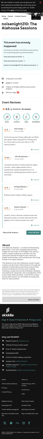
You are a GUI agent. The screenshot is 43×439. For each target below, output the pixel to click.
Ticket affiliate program (10, 409)
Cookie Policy (6, 392)
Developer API (7, 405)
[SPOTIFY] (11, 423)
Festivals (21, 319)
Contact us (25, 390)
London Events (20, 16)
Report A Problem (33, 299)
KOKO (5, 19)
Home (4, 16)
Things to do (35, 319)
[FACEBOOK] (29, 423)
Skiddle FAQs (26, 405)
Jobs (23, 394)
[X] (5, 423)
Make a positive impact (26, 370)
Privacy (4, 388)
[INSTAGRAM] (23, 423)
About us (25, 379)
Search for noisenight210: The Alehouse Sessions (20, 65)
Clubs (12, 319)
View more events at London (13, 61)
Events (10, 16)
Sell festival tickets (28, 409)
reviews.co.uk (24, 341)
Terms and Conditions (9, 384)
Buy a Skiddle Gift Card (30, 413)
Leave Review (33, 233)
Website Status (7, 401)
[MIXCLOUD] (17, 423)
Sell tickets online (28, 401)
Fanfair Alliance (21, 361)
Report (36, 150)
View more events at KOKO (13, 57)
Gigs (4, 319)
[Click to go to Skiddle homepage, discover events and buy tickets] (8, 311)
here (12, 10)
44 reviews (26, 109)
